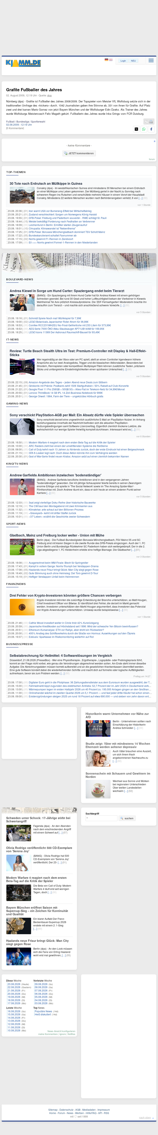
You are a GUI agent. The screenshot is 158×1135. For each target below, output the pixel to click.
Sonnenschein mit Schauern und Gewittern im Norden (118, 775)
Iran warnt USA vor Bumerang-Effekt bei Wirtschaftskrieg (60, 211)
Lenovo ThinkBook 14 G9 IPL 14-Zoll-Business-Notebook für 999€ (66, 392)
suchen (129, 818)
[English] (111, 60)
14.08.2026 (14, 1017)
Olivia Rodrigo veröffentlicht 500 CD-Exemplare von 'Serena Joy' (39, 849)
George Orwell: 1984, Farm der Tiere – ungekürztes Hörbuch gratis (66, 396)
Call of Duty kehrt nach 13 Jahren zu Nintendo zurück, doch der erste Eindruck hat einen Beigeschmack (86, 449)
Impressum (104, 1109)
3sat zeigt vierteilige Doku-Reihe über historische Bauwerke (62, 502)
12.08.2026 (14, 1024)
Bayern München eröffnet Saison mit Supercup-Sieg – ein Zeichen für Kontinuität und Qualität (37, 910)
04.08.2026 (41, 1000)
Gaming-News (17, 403)
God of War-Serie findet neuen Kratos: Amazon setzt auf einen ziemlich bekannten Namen (79, 456)
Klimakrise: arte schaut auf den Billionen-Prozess (56, 509)
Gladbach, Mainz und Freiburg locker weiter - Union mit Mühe (57, 535)
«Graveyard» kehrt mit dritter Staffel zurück (52, 513)
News (70, 1113)
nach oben (145, 1117)
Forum (61, 1113)
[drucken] (151, 121)
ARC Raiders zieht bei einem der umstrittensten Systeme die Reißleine (68, 446)
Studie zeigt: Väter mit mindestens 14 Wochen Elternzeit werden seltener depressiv (118, 745)
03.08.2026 (41, 1003)
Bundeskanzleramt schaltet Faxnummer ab (53, 235)
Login (123, 60)
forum (152, 159)
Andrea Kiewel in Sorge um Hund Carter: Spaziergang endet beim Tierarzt (67, 290)
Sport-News (16, 523)
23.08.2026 (14, 984)
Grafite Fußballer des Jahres (34, 89)
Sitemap (53, 1109)
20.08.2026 (14, 993)
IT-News (12, 339)
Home (52, 1113)
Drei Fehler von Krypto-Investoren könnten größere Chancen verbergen (66, 595)
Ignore (62, 1034)
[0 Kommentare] (15, 128)
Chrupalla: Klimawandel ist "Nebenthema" (52, 228)
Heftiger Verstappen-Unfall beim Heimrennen (54, 576)
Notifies (71, 1034)
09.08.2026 (41, 984)
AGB (77, 1109)
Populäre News (43, 1011)
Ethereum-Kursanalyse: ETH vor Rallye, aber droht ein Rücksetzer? (66, 629)
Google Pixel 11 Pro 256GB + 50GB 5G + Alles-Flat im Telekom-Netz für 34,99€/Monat (77, 389)
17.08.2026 (14, 1003)
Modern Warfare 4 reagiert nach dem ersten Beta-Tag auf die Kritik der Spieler (72, 442)
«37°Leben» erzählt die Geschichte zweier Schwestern (59, 516)
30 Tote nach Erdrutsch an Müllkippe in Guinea (46, 183)
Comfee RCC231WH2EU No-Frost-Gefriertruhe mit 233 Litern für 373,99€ (70, 325)
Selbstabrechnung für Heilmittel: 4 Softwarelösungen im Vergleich (61, 655)
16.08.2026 (14, 1011)
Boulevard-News (19, 279)
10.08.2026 (14, 1030)
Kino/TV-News (17, 463)
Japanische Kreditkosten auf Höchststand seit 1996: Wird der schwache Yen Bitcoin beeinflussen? (83, 626)
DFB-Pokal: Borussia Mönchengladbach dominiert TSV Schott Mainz (67, 232)
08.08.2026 (41, 987)
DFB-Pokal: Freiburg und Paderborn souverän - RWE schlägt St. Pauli (68, 218)
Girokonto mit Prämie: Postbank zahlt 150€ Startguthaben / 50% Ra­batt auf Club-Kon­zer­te (79, 385)
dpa (49, 95)
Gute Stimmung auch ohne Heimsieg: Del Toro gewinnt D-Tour (63, 573)
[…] (140, 198)
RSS (106, 1113)
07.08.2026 (41, 990)
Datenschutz (66, 1109)
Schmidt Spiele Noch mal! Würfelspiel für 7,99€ (55, 318)
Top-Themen (16, 172)
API (100, 1113)
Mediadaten (89, 1109)
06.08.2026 (41, 993)
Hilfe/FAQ (91, 1113)
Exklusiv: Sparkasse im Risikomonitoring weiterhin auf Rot (61, 636)
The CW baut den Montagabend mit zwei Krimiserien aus (60, 506)
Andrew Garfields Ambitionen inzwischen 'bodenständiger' (55, 475)
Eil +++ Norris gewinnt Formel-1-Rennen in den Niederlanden (63, 242)
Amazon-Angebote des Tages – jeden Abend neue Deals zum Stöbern (68, 382)
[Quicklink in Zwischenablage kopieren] (146, 121)
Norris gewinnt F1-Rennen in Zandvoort (51, 239)
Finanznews (16, 584)
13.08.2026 (14, 1020)
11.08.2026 (14, 1027)
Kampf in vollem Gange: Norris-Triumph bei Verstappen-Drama (64, 566)
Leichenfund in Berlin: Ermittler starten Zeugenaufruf (58, 225)
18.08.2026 (14, 1000)
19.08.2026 (14, 996)
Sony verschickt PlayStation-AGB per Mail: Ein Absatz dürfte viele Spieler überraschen (77, 415)
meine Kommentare (48, 1034)
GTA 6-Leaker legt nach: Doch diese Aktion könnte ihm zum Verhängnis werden (73, 453)
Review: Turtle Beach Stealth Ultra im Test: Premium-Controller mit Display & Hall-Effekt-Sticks (78, 352)
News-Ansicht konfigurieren (61, 1031)
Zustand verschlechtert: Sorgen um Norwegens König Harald (63, 214)
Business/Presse (19, 644)
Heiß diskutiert (43, 1014)
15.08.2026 (14, 1014)
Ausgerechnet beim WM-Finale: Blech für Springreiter (58, 562)
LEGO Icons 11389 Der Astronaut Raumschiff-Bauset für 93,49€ (64, 332)
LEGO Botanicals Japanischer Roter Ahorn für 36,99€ (58, 321)
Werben (79, 1113)
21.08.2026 (14, 990)
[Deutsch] (107, 60)
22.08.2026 (14, 987)
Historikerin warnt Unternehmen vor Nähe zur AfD (117, 715)
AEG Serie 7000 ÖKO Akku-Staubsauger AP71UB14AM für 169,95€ (66, 328)
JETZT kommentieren (81, 153)
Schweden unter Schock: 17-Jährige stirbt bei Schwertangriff (38, 819)
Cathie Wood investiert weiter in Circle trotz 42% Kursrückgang (64, 622)
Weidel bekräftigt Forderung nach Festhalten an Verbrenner (62, 221)
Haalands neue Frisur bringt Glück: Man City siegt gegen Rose (64, 569)
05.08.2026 (41, 996)
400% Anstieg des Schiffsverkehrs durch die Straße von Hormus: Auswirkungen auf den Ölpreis (82, 633)
